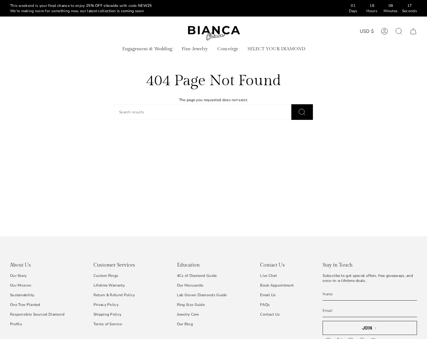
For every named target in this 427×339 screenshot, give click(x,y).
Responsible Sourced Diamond (37, 314)
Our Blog (185, 324)
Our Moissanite (190, 285)
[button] (147, 49)
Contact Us (270, 314)
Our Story (18, 275)
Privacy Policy (105, 304)
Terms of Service (107, 324)
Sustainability (22, 294)
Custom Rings (105, 275)
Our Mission (20, 285)
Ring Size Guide (191, 304)
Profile (16, 324)
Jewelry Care (188, 314)
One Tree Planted (25, 304)
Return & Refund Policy (114, 294)
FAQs (265, 304)
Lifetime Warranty (109, 285)
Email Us (268, 294)
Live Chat (268, 275)
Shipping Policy (107, 314)
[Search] (302, 112)
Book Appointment (277, 285)
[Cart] (413, 31)
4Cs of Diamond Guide (197, 275)
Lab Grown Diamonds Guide (202, 294)
